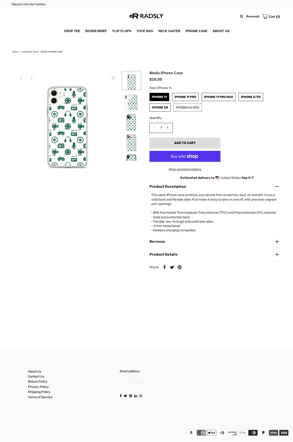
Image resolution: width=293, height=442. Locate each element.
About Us (34, 371)
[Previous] (21, 78)
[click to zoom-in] (113, 78)
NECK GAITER (169, 31)
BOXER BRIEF (96, 31)
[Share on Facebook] (164, 267)
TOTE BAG (144, 31)
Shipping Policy (39, 392)
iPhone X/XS (251, 97)
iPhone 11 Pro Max (218, 97)
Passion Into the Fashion (29, 4)
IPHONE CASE (196, 31)
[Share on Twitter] (172, 267)
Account (252, 16)
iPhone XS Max (187, 107)
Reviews (157, 241)
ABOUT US (221, 31)
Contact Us (36, 376)
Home (15, 51)
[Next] (32, 78)
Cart (274, 16)
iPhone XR (160, 107)
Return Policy (37, 382)
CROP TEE (72, 31)
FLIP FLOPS (121, 31)
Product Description (167, 186)
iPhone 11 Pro (185, 97)
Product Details (163, 254)
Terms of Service (40, 397)
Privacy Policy (38, 387)
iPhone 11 (159, 97)
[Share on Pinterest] (179, 267)
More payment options (185, 169)
